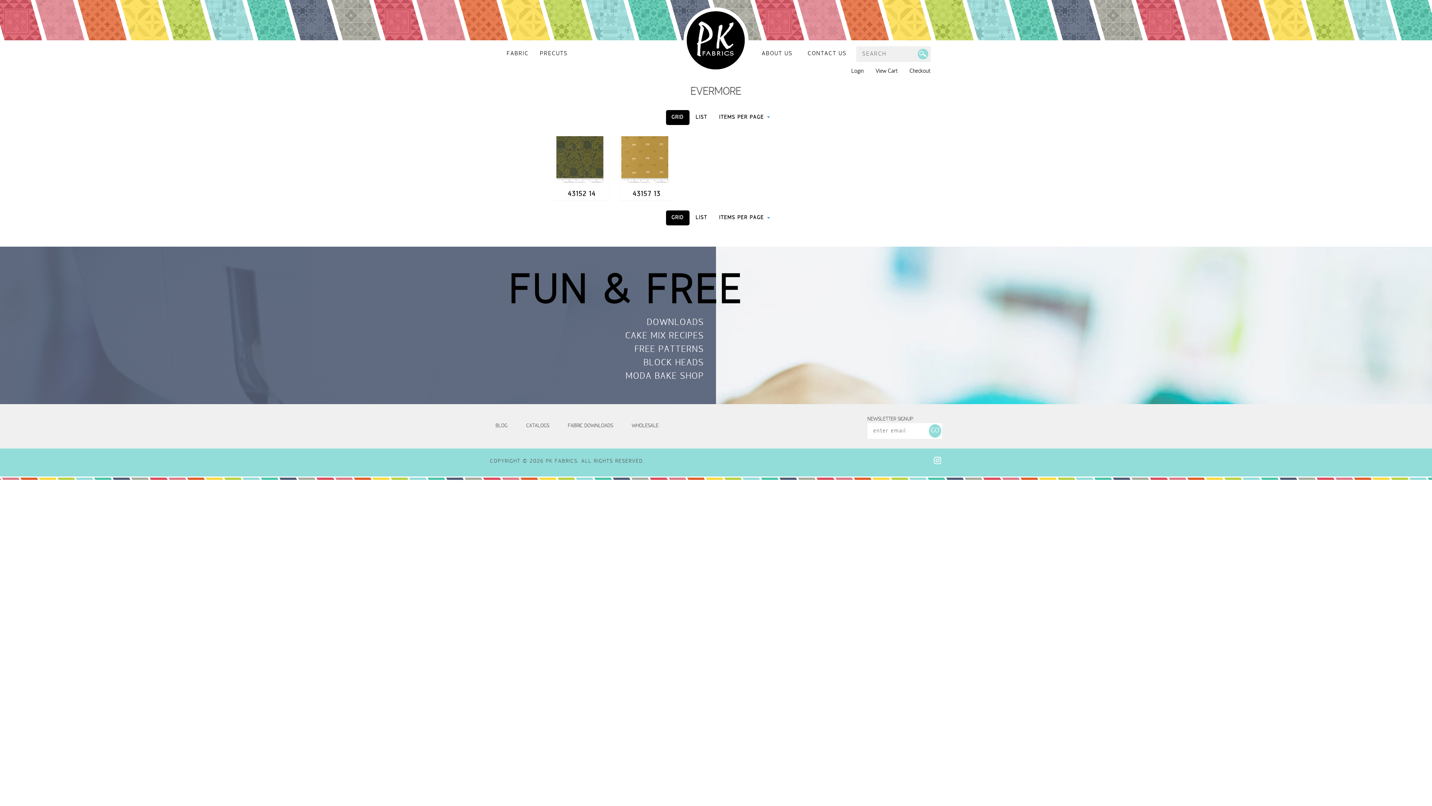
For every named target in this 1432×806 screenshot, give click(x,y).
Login (857, 71)
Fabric (518, 54)
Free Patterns (669, 350)
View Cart (887, 71)
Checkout (920, 71)
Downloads (675, 323)
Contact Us (827, 54)
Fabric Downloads (590, 426)
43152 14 (582, 194)
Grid (678, 117)
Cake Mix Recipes (664, 336)
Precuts (554, 54)
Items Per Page (742, 117)
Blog (502, 426)
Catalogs (537, 426)
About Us (777, 54)
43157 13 (647, 194)
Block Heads (674, 363)
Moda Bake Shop (665, 377)
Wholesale (645, 426)
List (701, 117)
